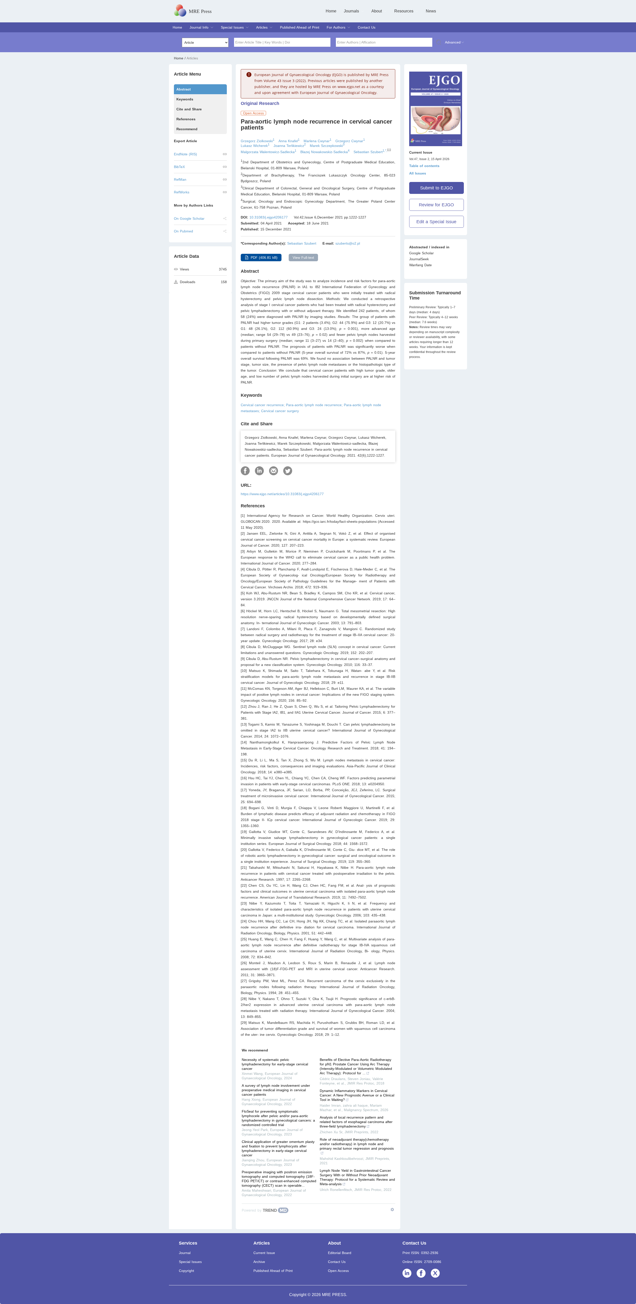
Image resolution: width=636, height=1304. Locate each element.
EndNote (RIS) (185, 154)
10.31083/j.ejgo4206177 (268, 217)
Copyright (186, 1271)
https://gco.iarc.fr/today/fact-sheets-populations (340, 521)
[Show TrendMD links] (392, 1210)
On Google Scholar (189, 218)
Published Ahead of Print (299, 27)
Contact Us (366, 27)
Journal (185, 1253)
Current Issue (264, 1253)
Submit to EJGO (436, 187)
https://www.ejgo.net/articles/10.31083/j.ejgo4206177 (282, 494)
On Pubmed (183, 231)
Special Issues (232, 27)
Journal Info (199, 27)
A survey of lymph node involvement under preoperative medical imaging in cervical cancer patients (276, 1090)
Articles (262, 27)
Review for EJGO (436, 204)
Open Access (338, 1271)
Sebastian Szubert (301, 243)
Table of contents (424, 166)
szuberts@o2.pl (347, 243)
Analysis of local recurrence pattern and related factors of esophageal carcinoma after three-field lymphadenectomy (356, 1121)
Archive (259, 1262)
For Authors (336, 27)
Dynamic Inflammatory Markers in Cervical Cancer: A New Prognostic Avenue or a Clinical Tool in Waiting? (357, 1095)
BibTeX (179, 167)
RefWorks (181, 192)
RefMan (180, 179)
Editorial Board (339, 1253)
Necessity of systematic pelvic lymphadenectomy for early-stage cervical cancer (275, 1064)
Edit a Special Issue (436, 221)
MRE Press (200, 11)
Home (331, 11)
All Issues (417, 173)
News (431, 11)
